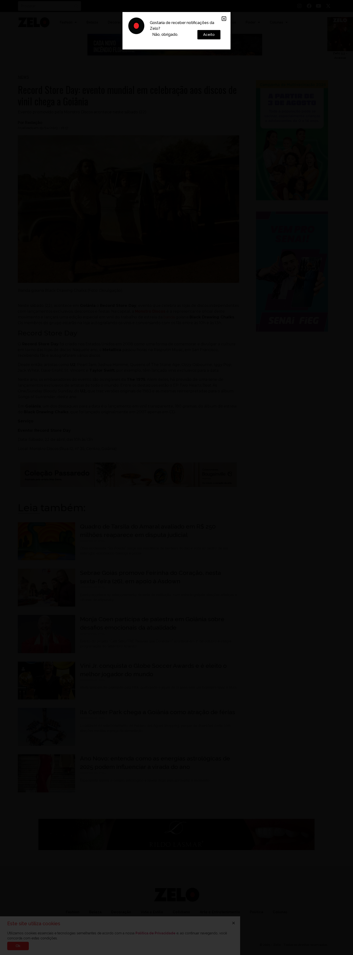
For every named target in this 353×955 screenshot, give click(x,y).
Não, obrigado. (165, 34)
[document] (176, 477)
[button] (224, 18)
